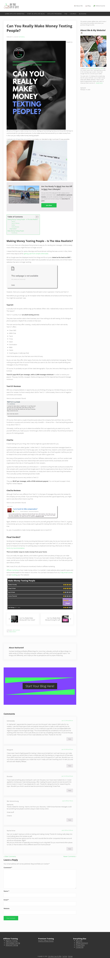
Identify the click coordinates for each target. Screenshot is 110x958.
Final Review (14, 233)
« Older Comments (10, 856)
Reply (69, 739)
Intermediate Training (13, 943)
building (14, 575)
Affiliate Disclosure (82, 943)
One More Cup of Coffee (54, 956)
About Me (79, 941)
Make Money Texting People (16, 231)
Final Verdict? (13, 229)
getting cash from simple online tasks (36, 254)
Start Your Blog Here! (40, 686)
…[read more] (98, 83)
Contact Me (79, 947)
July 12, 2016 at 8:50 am (67, 720)
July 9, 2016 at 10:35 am (67, 830)
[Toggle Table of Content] (36, 216)
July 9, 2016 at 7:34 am (67, 800)
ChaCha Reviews (15, 227)
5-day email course (66, 572)
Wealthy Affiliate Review (46, 941)
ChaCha (13, 225)
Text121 (13, 221)
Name (6, 891)
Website (6, 908)
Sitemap (70, 956)
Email (6, 900)
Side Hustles (16, 630)
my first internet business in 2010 (94, 68)
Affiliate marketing (12, 570)
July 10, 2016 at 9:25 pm (67, 749)
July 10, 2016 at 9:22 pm (67, 776)
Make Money (12, 631)
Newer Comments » (69, 856)
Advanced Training (12, 945)
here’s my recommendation (16, 548)
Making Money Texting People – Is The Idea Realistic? (23, 219)
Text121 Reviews (15, 223)
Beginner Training (11, 941)
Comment (8, 868)
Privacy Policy (80, 945)
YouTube (64, 956)
